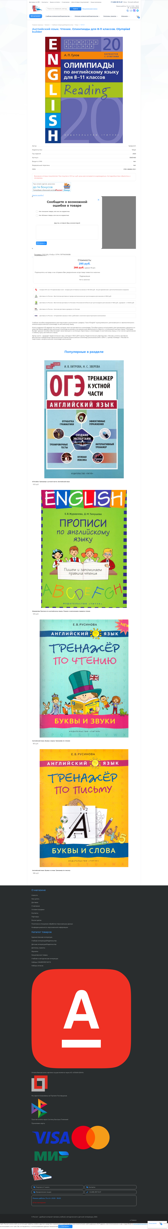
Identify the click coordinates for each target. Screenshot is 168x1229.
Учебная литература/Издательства (44, 941)
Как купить (35, 899)
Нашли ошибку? (38, 195)
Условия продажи (38, 909)
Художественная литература (42, 937)
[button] (35, 16)
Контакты (45, 2)
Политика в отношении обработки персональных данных (52, 924)
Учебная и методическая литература (45, 958)
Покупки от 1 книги (42, 1187)
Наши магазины (96, 2)
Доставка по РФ (34, 2)
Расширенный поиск (89, 9)
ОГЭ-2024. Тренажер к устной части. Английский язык (51, 481)
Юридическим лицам (43, 1192)
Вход (125, 2)
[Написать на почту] (131, 10)
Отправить (41, 243)
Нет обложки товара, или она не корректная (54, 215)
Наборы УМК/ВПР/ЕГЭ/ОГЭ (41, 962)
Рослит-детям (36, 920)
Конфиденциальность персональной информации (50, 927)
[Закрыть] (98, 200)
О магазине (65, 2)
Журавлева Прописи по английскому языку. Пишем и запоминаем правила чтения (61, 611)
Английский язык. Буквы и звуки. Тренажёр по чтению (51, 741)
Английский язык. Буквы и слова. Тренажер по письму (51, 870)
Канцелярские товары (40, 955)
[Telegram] (137, 10)
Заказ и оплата (55, 2)
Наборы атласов (37, 966)
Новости (35, 895)
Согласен (65, 1226)
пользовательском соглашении (144, 1224)
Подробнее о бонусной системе (44, 190)
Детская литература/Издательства (44, 944)
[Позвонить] (127, 10)
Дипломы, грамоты (38, 948)
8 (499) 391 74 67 (95, 1192)
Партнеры (35, 917)
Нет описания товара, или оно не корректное (54, 211)
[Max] (134, 10)
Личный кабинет (133, 2)
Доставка (35, 902)
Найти (75, 9)
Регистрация (153, 1223)
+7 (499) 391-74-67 (116, 2)
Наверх (133, 1220)
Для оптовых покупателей (80, 2)
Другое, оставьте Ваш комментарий (67, 223)
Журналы (35, 951)
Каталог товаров (42, 932)
